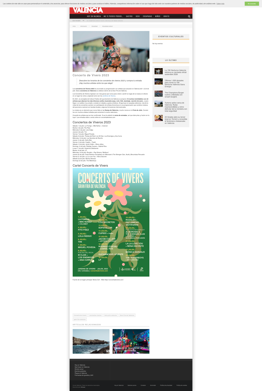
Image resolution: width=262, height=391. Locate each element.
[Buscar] (189, 16)
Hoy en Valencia (94, 16)
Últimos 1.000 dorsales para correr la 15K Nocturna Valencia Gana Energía (175, 83)
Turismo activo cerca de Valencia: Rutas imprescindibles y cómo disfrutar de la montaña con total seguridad (176, 106)
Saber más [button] (220, 4)
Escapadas (147, 16)
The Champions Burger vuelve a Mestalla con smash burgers (104, 21)
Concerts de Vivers (80, 315)
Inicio (74, 26)
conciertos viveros (95, 315)
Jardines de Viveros (109, 96)
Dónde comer (79, 369)
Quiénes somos (132, 385)
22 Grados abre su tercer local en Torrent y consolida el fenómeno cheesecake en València (176, 120)
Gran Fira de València (127, 315)
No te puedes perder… (113, 16)
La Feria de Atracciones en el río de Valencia (132, 349)
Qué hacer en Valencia (82, 367)
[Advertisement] (111, 299)
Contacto (143, 385)
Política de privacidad (166, 385)
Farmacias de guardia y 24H (84, 375)
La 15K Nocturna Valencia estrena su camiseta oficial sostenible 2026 (175, 72)
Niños (157, 16)
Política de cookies (182, 385)
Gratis (166, 16)
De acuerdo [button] (252, 4)
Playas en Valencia (81, 373)
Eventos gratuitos (80, 371)
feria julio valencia (111, 315)
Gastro (129, 16)
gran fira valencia (79, 319)
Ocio (138, 16)
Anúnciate (153, 385)
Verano (91, 350)
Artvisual (83, 387)
